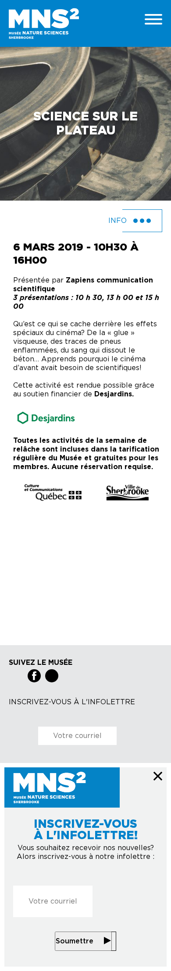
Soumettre (74, 941)
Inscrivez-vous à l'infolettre (72, 702)
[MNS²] (68, 23)
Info (118, 220)
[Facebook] (34, 675)
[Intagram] (51, 675)
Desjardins (113, 394)
